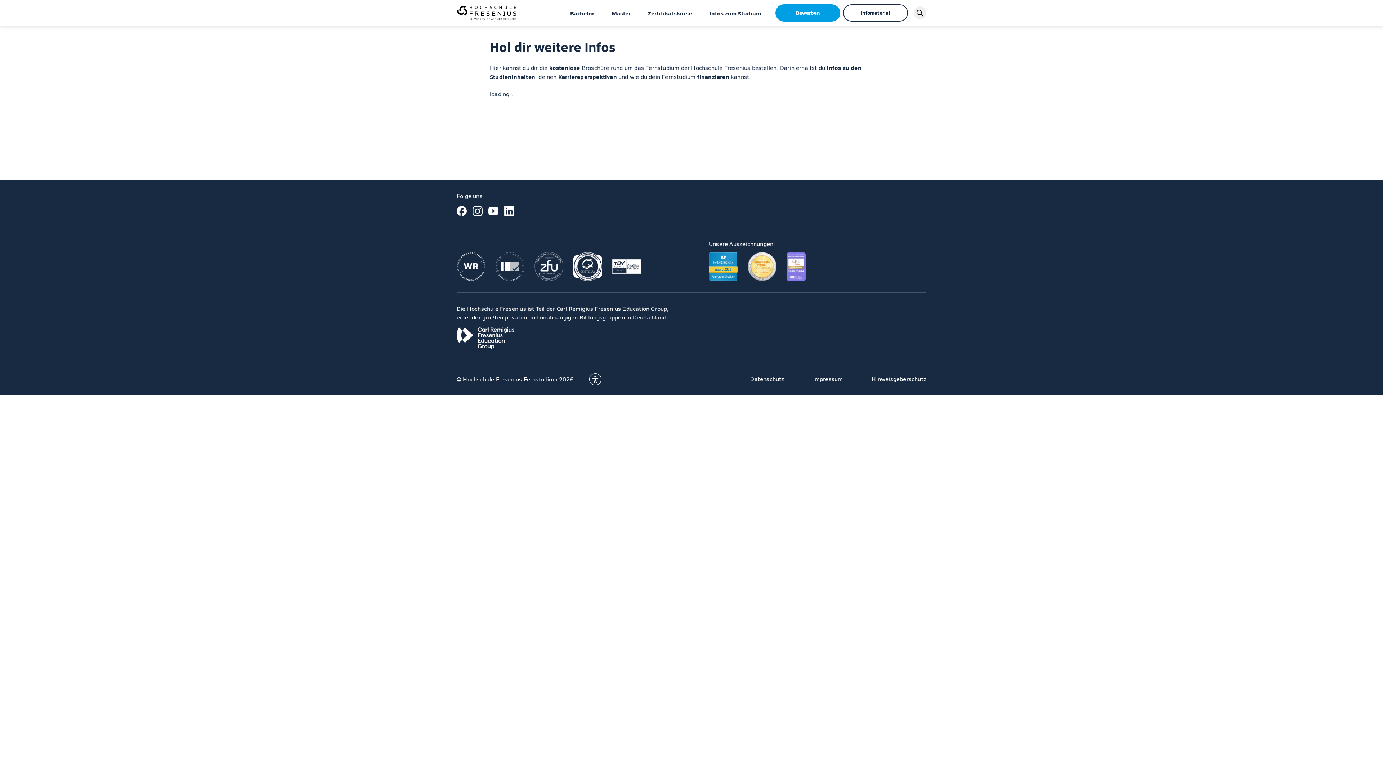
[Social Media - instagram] (478, 211)
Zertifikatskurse (670, 13)
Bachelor (582, 13)
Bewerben (808, 12)
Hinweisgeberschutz (899, 379)
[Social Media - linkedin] (509, 211)
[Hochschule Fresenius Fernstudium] (486, 13)
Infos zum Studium (735, 13)
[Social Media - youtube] (493, 211)
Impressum (828, 379)
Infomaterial (875, 12)
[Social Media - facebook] (462, 211)
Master (621, 13)
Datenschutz (767, 379)
